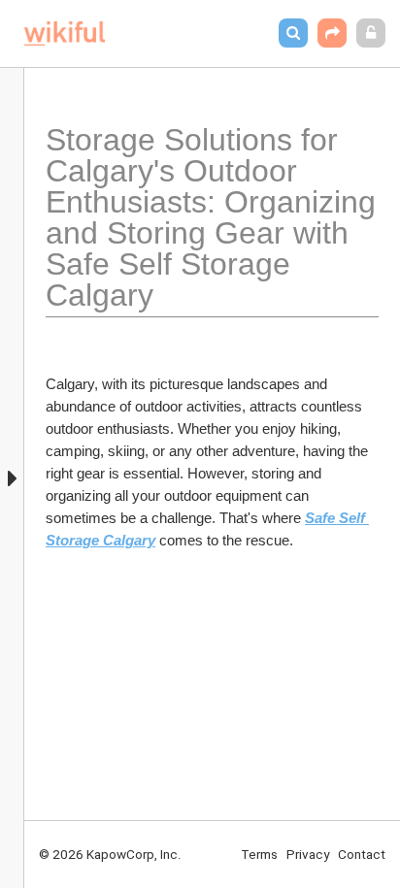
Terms (259, 854)
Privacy (307, 854)
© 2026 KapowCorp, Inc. (110, 854)
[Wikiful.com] (64, 33)
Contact (361, 854)
